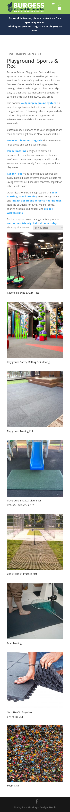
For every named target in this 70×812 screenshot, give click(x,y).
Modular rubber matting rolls (25, 140)
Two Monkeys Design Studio (39, 807)
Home (10, 53)
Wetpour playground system (38, 103)
